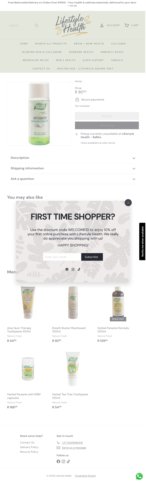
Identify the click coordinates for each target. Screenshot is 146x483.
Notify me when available (140, 241)
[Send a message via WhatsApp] (137, 476)
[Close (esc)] (128, 202)
